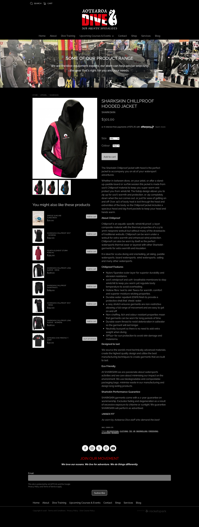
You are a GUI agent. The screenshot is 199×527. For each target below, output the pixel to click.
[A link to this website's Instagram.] (92, 448)
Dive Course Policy (87, 510)
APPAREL (43, 95)
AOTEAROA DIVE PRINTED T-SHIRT (58, 339)
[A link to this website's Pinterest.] (106, 448)
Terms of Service (50, 486)
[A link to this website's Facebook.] (85, 448)
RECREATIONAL (113, 431)
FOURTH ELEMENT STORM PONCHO (57, 251)
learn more (160, 127)
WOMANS (115, 433)
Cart (49, 3)
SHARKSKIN (54, 95)
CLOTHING (124, 431)
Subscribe (99, 492)
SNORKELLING (142, 431)
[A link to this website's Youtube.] (113, 448)
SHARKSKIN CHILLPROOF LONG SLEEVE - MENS (59, 269)
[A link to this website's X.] (99, 448)
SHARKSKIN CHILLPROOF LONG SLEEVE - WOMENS (59, 321)
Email (31, 473)
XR (134, 431)
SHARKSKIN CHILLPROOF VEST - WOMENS (59, 234)
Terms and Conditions (57, 510)
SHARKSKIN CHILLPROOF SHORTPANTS (56, 286)
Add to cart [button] (110, 156)
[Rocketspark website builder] (151, 511)
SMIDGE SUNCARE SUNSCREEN (54, 216)
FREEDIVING (153, 431)
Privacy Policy (33, 486)
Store (35, 95)
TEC (130, 431)
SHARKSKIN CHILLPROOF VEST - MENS (59, 304)
